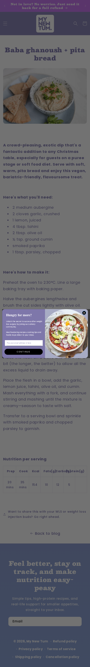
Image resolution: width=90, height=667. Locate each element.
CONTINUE (24, 352)
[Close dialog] (84, 313)
